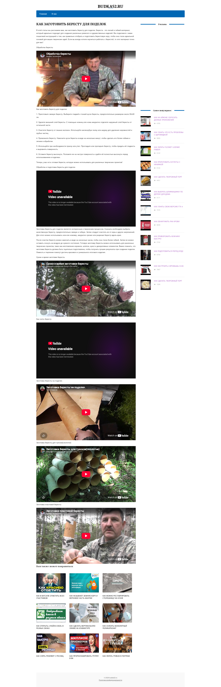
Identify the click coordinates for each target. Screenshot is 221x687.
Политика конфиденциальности (110, 680)
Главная (43, 13)
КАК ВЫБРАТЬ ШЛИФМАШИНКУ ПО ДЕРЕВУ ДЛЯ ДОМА (168, 192)
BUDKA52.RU (110, 6)
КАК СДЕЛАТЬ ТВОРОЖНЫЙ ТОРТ (168, 177)
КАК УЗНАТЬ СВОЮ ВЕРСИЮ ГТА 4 (168, 206)
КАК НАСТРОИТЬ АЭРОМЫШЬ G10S (169, 266)
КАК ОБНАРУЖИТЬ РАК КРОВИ (166, 221)
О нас (54, 13)
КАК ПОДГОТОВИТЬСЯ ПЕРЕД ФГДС (168, 251)
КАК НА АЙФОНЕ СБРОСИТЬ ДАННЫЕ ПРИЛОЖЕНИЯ (165, 118)
